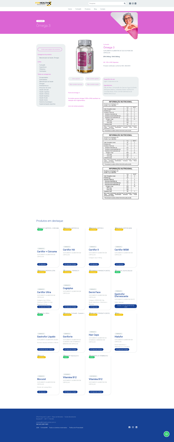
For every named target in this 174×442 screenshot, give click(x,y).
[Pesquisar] (124, 3)
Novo (40, 229)
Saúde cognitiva (44, 92)
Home (70, 9)
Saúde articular (44, 90)
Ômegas (56, 58)
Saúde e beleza (44, 94)
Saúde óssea (43, 100)
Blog (95, 9)
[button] (50, 49)
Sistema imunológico (45, 102)
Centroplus (42, 71)
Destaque (67, 229)
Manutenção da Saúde (46, 58)
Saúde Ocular (43, 98)
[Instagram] (132, 3)
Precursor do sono (45, 88)
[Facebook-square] (130, 3)
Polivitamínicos (43, 85)
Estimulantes (43, 79)
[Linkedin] (135, 3)
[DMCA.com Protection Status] (100, 429)
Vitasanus (42, 69)
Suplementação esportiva (47, 104)
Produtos (87, 9)
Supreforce (42, 67)
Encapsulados (43, 77)
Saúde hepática (44, 96)
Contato (102, 9)
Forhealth (78, 9)
